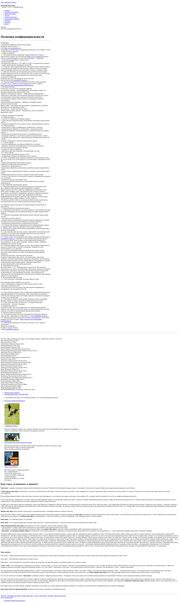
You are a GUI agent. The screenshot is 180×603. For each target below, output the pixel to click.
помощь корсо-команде (11, 19)
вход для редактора (7, 597)
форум (6, 24)
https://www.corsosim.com (12, 48)
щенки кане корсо (10, 14)
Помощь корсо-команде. (12, 392)
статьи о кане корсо (10, 17)
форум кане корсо (60, 596)
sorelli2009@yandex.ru (20, 80)
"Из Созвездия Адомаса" (9, 2)
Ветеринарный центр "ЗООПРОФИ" (16, 394)
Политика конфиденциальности (14, 401)
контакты (7, 22)
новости (7, 10)
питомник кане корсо (11, 12)
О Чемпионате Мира (11, 426)
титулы (6, 15)
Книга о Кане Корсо (10, 466)
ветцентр (7, 20)
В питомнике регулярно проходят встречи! (18, 442)
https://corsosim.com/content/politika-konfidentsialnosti (17, 85)
